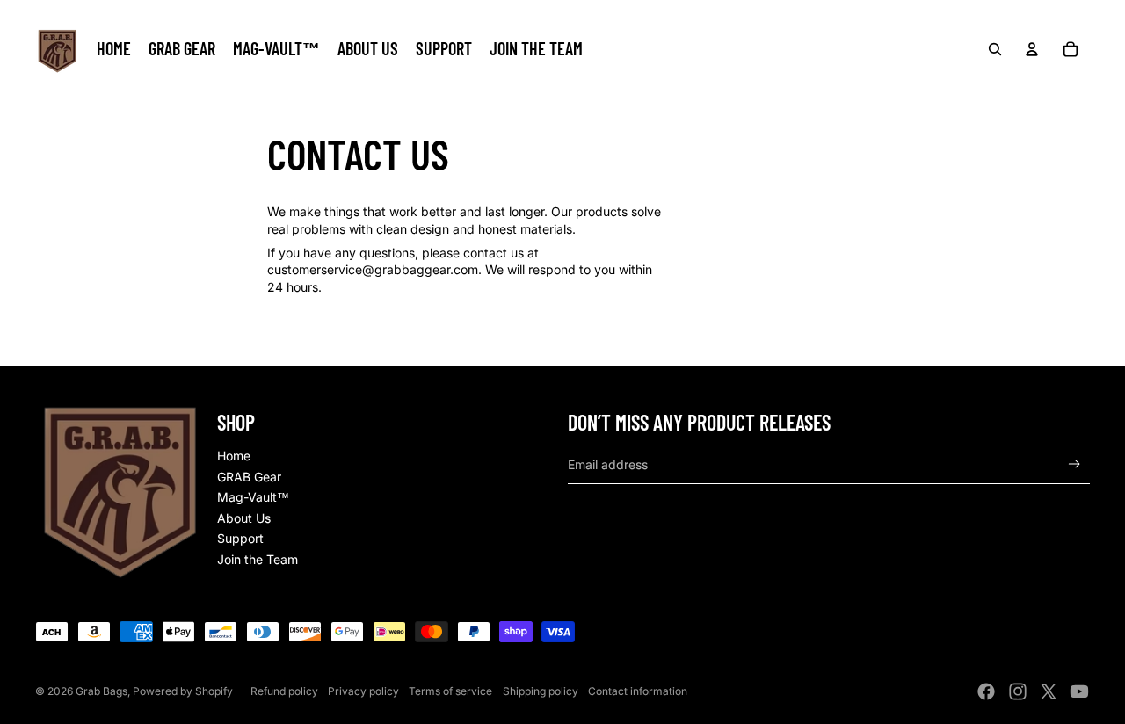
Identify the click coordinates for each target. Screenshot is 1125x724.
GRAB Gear (249, 476)
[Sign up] (1074, 464)
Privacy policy (363, 691)
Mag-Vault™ (253, 496)
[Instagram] (1017, 691)
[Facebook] (986, 691)
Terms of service (450, 691)
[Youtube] (1079, 691)
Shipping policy (540, 691)
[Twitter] (1048, 691)
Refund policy (284, 691)
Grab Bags (101, 691)
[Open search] (995, 49)
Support (240, 538)
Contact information (637, 691)
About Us (244, 517)
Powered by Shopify (183, 691)
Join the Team (257, 559)
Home (233, 455)
